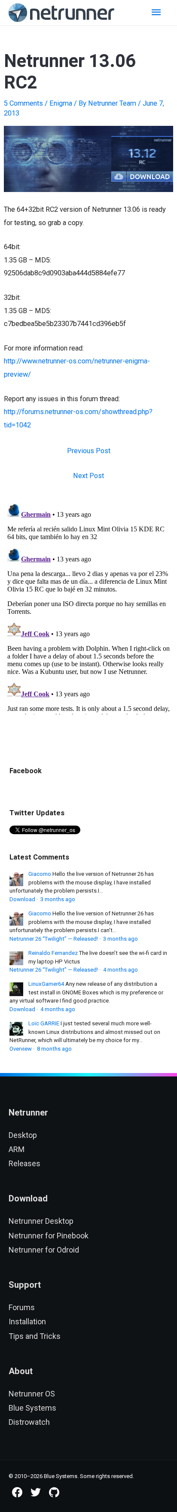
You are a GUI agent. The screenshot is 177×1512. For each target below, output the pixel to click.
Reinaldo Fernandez (53, 953)
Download (22, 899)
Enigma (60, 103)
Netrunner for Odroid (44, 1249)
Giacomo (39, 874)
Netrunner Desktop (41, 1220)
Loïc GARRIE (43, 1023)
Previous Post (88, 451)
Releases (24, 1163)
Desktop (23, 1135)
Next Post (88, 476)
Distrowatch (29, 1422)
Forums (22, 1307)
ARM (16, 1149)
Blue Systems (32, 1407)
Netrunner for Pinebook (48, 1235)
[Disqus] (88, 607)
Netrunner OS (32, 1393)
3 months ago (57, 899)
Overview (20, 1049)
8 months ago (54, 1049)
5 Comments (23, 103)
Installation (27, 1321)
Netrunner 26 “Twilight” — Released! (53, 939)
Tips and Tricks (35, 1336)
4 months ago (120, 969)
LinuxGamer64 (46, 984)
